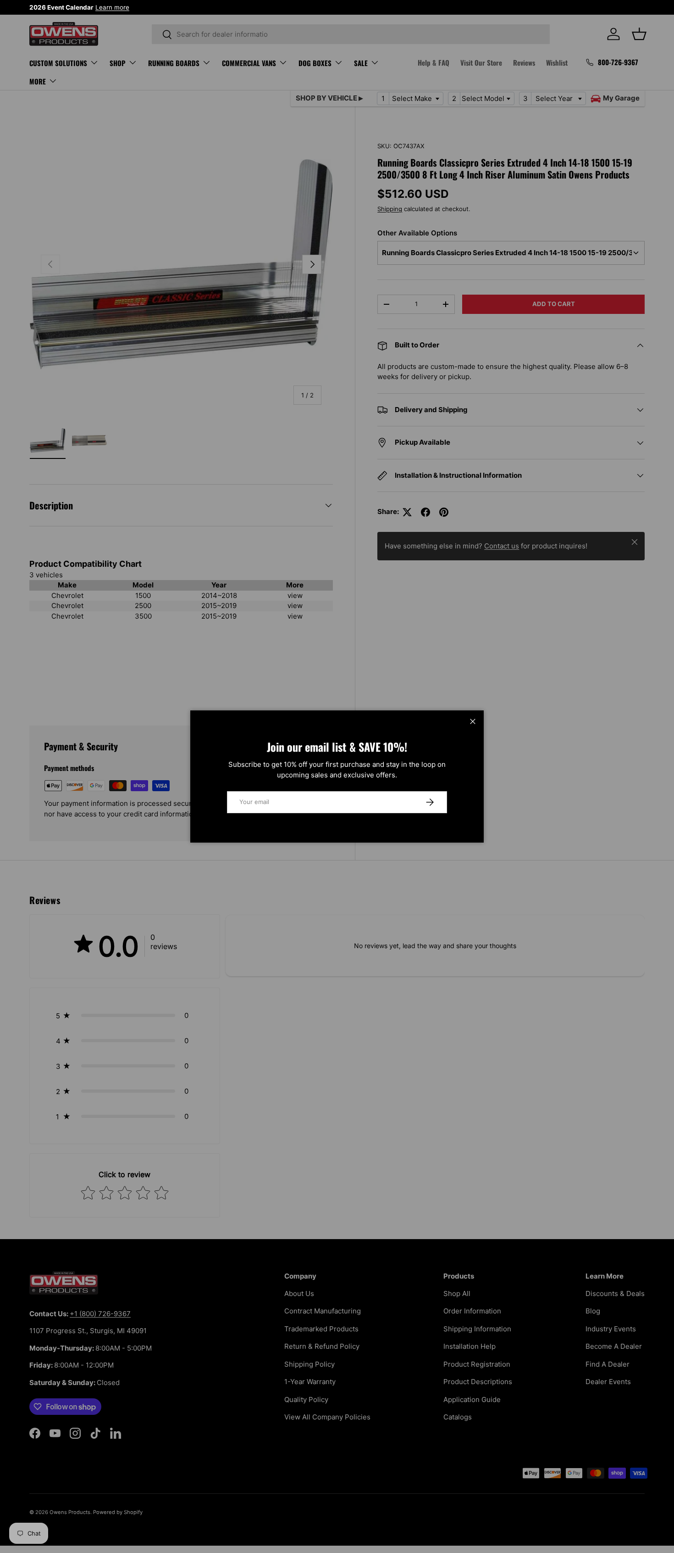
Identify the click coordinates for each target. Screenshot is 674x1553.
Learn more (112, 7)
